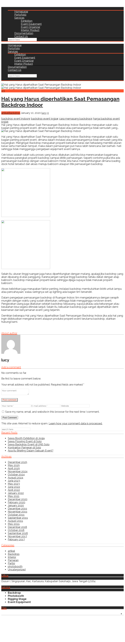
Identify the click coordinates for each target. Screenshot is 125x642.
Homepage (21, 11)
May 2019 (14, 524)
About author (9, 333)
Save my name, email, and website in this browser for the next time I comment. (52, 411)
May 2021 (13, 496)
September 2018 (18, 533)
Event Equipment (31, 24)
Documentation (23, 33)
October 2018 (16, 530)
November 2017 (17, 536)
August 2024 (15, 477)
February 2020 (16, 502)
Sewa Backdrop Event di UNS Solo (28, 444)
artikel (4, 113)
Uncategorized (17, 569)
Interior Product (30, 30)
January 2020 (16, 505)
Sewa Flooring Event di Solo (25, 441)
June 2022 (14, 486)
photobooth (15, 566)
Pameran (13, 560)
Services (19, 17)
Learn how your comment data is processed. (75, 423)
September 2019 (18, 517)
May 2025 (14, 465)
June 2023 (14, 480)
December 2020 (17, 499)
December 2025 (17, 462)
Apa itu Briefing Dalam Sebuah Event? (30, 450)
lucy (44, 113)
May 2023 (14, 483)
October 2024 (16, 474)
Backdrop (14, 113)
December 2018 (17, 527)
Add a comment (11, 367)
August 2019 (15, 520)
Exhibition (26, 20)
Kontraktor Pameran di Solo (24, 447)
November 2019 (17, 511)
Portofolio (20, 14)
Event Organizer (30, 27)
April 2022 (14, 490)
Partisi (11, 563)
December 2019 (17, 508)
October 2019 (16, 514)
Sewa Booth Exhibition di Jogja (26, 438)
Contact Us (21, 36)
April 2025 (14, 468)
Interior (12, 557)
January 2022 (16, 493)
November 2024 (18, 471)
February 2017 (16, 539)
